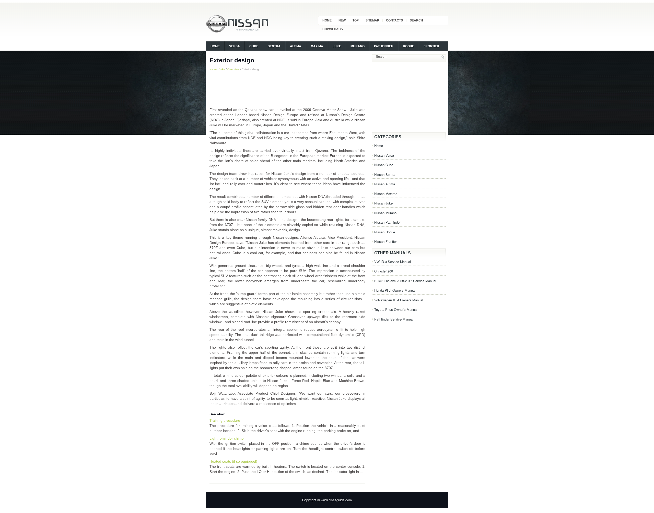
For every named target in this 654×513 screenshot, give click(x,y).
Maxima (317, 46)
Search (416, 20)
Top (356, 20)
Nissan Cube (383, 164)
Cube (253, 46)
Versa (234, 46)
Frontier (431, 46)
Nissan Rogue (384, 232)
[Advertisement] (287, 89)
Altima (295, 46)
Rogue (408, 46)
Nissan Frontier (385, 241)
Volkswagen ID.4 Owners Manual (398, 300)
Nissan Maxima (385, 193)
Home (327, 20)
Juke (337, 46)
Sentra (274, 46)
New (342, 20)
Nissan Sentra (384, 174)
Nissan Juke (217, 69)
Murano (358, 46)
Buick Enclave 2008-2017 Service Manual (405, 280)
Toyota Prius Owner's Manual (395, 309)
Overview (233, 69)
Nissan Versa (384, 155)
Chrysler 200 (383, 271)
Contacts (394, 20)
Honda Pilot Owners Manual (394, 290)
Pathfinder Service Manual (393, 319)
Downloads (332, 29)
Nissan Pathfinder (387, 222)
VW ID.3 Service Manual (392, 261)
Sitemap (372, 20)
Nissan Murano (385, 212)
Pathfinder (383, 46)
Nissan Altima (384, 183)
